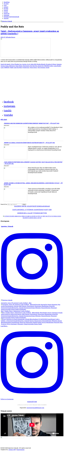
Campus (59, 64)
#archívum (32, 402)
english (6, 18)
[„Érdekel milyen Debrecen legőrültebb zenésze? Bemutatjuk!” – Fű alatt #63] (15, 133)
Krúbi (51, 66)
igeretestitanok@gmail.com (35, 408)
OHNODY (6, 67)
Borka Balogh (41, 64)
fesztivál (6, 13)
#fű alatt (4, 119)
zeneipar (6, 15)
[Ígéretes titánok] (6, 21)
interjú (6, 10)
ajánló (8, 64)
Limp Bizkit (57, 66)
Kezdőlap (7, 2)
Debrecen (12, 66)
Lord (2, 67)
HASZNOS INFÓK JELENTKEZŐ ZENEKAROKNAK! (32, 206)
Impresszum (20, 449)
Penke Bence (11, 37)
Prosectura (25, 67)
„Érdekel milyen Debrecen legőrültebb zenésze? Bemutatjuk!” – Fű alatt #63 (31, 123)
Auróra (24, 64)
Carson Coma (5, 66)
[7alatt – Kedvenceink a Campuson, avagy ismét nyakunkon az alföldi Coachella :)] (26, 57)
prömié (6, 7)
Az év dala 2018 (31, 64)
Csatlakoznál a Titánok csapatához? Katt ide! (32, 210)
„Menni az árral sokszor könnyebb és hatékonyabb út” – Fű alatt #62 (29, 142)
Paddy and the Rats (16, 67)
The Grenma (41, 67)
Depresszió (26, 66)
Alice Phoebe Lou (16, 64)
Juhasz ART (12, 449)
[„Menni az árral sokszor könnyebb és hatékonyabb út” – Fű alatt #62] (15, 153)
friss (5, 5)
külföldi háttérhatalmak (11, 16)
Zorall (47, 67)
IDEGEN (46, 66)
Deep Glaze (18, 66)
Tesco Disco (33, 67)
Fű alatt (6, 3)
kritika (6, 8)
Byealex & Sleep (51, 64)
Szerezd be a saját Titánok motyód (32, 213)
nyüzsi (6, 12)
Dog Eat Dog (33, 66)
